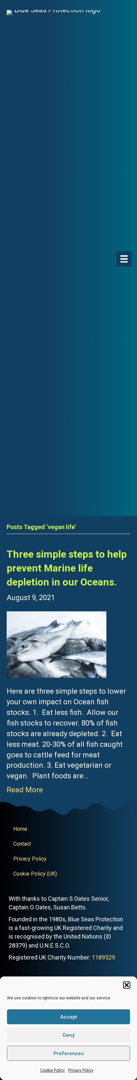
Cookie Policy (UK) (35, 874)
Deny (68, 1035)
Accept (68, 1017)
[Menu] (124, 259)
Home (20, 829)
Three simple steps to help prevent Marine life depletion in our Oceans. (67, 568)
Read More (25, 790)
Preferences (69, 1053)
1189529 (103, 957)
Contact (22, 844)
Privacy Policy (80, 1070)
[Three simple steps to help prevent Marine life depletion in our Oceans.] (56, 644)
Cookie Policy (52, 1070)
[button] (126, 985)
